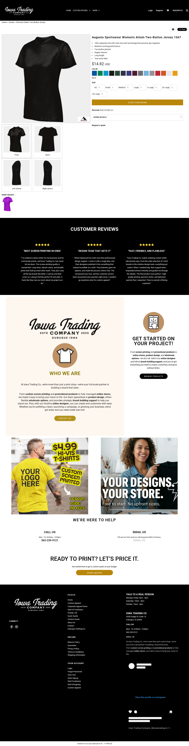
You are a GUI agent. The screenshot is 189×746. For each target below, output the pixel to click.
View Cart (72, 675)
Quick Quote (73, 616)
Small (107, 87)
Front (16, 155)
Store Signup (73, 678)
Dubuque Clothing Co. (76, 629)
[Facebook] (12, 627)
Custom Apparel (74, 603)
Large (136, 87)
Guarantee (72, 645)
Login (150, 10)
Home (4, 22)
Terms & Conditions (76, 652)
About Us (71, 622)
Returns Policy (74, 642)
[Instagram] (16, 627)
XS (95, 87)
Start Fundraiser (74, 681)
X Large (150, 87)
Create (11, 22)
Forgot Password (75, 671)
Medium (122, 87)
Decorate (96, 110)
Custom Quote (74, 619)
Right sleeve (48, 188)
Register (159, 10)
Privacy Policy (73, 649)
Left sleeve (16, 188)
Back (47, 155)
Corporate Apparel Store (77, 606)
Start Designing (74, 684)
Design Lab (72, 613)
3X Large (96, 94)
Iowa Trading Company (139, 728)
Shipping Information (76, 655)
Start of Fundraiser (75, 610)
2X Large (166, 87)
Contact (71, 626)
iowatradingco (160, 728)
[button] (82, 10)
